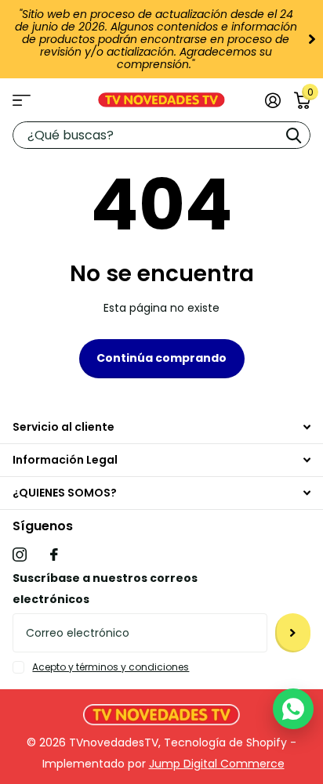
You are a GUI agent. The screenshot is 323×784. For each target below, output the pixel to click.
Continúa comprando (161, 358)
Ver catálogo (22, 100)
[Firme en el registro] (272, 100)
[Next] (310, 39)
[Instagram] (20, 554)
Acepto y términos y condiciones (110, 667)
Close (161, 427)
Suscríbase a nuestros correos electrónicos (105, 588)
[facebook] (54, 554)
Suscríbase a (292, 632)
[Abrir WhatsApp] (293, 708)
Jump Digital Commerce (217, 763)
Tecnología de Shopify (225, 742)
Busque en (293, 135)
